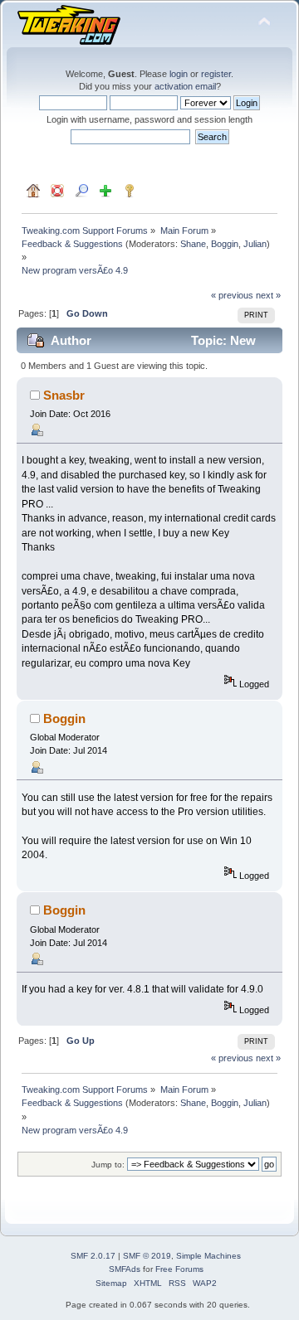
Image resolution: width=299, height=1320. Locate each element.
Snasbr (64, 395)
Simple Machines (208, 1255)
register (216, 74)
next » (268, 295)
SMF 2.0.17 (93, 1255)
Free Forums (179, 1269)
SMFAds (124, 1269)
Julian (255, 244)
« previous (232, 295)
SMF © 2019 (147, 1255)
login (178, 74)
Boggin (224, 244)
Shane (193, 244)
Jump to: (108, 1164)
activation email (185, 86)
